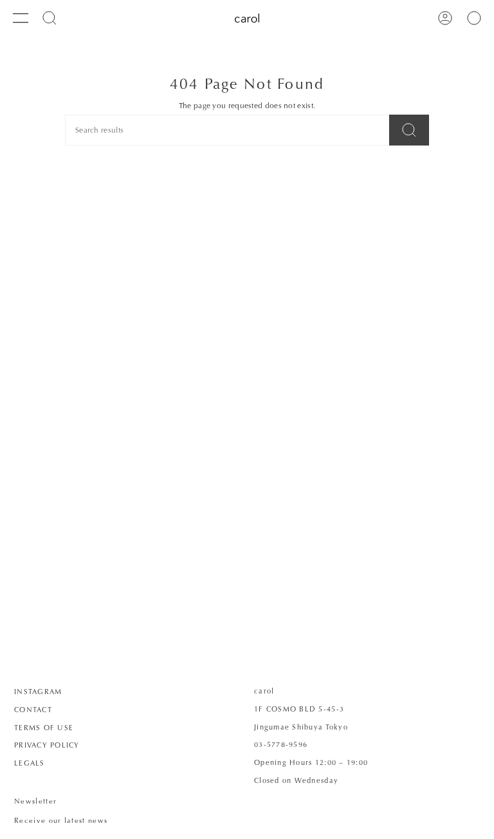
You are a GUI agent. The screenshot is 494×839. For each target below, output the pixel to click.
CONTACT (33, 709)
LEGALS (29, 763)
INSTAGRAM (38, 691)
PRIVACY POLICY (47, 744)
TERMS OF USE (43, 727)
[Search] (409, 130)
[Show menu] (20, 18)
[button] (49, 18)
